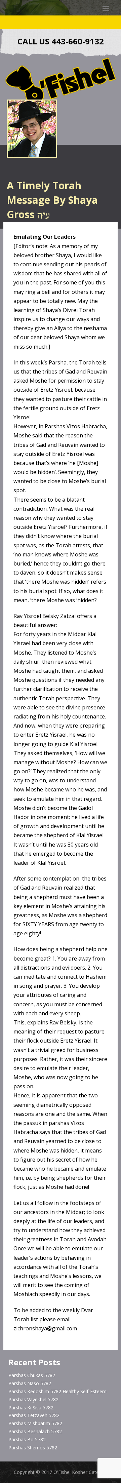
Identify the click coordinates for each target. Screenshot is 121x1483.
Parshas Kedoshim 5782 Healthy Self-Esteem (57, 1391)
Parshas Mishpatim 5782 (35, 1423)
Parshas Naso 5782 (29, 1383)
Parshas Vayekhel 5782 (33, 1399)
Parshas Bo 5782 (27, 1439)
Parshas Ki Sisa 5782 (30, 1407)
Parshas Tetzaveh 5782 (33, 1415)
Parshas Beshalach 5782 (35, 1431)
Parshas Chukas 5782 (31, 1375)
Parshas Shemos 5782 (32, 1447)
